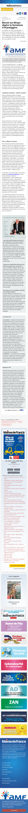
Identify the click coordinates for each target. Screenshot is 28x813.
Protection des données (7, 767)
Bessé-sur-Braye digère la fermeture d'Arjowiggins (14, 501)
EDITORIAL (17, 469)
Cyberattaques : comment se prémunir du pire (13, 480)
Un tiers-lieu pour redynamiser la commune (13, 500)
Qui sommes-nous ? (6, 762)
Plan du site (4, 769)
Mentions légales (6, 778)
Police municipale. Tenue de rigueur (11, 519)
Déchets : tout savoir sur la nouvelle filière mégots (14, 516)
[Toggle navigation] (2, 5)
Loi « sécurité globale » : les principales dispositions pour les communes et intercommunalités (12, 523)
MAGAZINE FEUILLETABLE (13, 472)
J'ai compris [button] (14, 810)
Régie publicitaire (6, 783)
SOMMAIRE (10, 469)
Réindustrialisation (6, 424)
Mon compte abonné (6, 771)
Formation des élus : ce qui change (11, 560)
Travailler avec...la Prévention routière (12, 518)
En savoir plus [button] (9, 806)
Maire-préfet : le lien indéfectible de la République (14, 559)
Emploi (19, 421)
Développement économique (8, 421)
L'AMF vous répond (8, 491)
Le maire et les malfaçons (9, 562)
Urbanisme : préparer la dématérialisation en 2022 (14, 495)
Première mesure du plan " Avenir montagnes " (13, 529)
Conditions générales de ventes (9, 780)
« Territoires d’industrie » (13, 174)
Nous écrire (4, 774)
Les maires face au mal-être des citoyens (12, 493)
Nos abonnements (6, 765)
